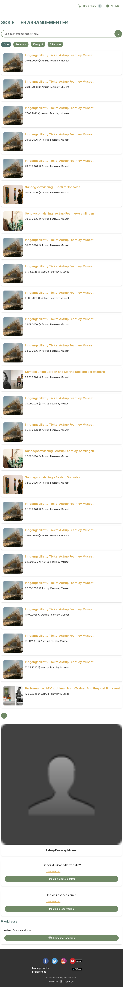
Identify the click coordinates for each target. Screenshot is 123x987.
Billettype (55, 44)
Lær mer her (53, 871)
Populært (21, 44)
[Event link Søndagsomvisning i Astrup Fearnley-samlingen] (12, 221)
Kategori (38, 44)
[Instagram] (64, 961)
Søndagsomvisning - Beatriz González (52, 187)
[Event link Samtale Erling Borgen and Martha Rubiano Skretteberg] (12, 379)
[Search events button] (118, 33)
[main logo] (15, 6)
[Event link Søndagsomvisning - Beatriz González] (12, 195)
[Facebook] (46, 961)
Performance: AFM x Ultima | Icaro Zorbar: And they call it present (72, 688)
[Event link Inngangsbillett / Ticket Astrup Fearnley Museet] (12, 63)
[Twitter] (55, 961)
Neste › (38, 715)
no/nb (115, 5)
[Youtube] (73, 961)
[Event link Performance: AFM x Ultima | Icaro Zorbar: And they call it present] (12, 696)
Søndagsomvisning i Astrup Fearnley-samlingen (59, 213)
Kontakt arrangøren (64, 937)
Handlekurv (92, 5)
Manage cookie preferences (41, 970)
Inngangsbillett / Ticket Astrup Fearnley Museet (59, 55)
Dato (6, 44)
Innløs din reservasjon (61, 908)
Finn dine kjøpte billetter (61, 878)
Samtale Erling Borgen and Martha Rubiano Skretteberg (65, 372)
